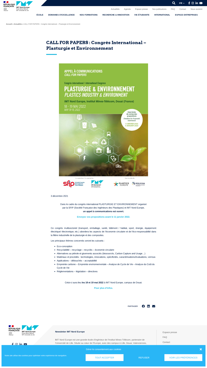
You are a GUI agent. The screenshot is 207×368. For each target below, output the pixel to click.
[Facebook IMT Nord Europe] (189, 3)
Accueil (9, 24)
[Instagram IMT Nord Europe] (193, 3)
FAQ (173, 9)
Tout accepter (104, 357)
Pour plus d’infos (103, 288)
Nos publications (159, 9)
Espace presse (141, 9)
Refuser (144, 357)
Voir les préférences (183, 357)
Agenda (127, 9)
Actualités (115, 9)
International (162, 15)
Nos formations (89, 15)
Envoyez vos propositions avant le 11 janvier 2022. (103, 216)
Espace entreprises (186, 15)
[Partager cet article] (153, 306)
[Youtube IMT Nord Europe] (200, 3)
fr (181, 3)
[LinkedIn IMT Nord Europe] (196, 3)
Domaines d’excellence (61, 15)
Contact (182, 9)
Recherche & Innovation (115, 15)
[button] (200, 349)
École (40, 15)
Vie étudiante (141, 15)
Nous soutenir (196, 9)
